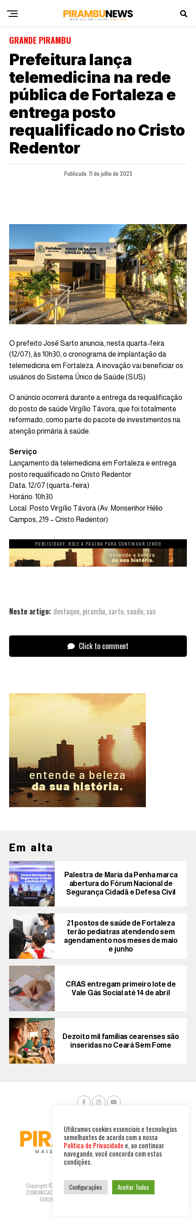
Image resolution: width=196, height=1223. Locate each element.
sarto (116, 611)
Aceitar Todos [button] (133, 1187)
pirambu (94, 611)
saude (135, 611)
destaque (66, 611)
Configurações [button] (85, 1187)
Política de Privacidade (94, 1145)
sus (151, 611)
